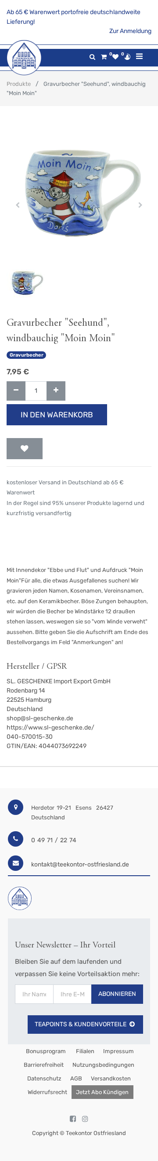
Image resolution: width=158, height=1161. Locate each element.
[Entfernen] (16, 391)
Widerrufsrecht (47, 1092)
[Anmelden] (127, 57)
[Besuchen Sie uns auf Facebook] (73, 1119)
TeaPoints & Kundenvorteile (80, 1024)
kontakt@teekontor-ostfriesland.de (80, 864)
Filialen (84, 1051)
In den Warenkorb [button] (57, 414)
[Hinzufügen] (56, 391)
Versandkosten (111, 1078)
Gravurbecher (26, 355)
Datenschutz (44, 1078)
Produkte (19, 84)
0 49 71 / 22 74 (53, 840)
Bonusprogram (45, 1051)
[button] (18, 205)
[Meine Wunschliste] (115, 57)
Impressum (118, 1051)
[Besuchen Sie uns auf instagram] (85, 1119)
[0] (104, 57)
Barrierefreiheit (44, 1064)
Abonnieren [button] (117, 994)
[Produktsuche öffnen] (92, 57)
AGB (76, 1078)
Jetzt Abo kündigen (102, 1092)
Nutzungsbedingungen (103, 1064)
